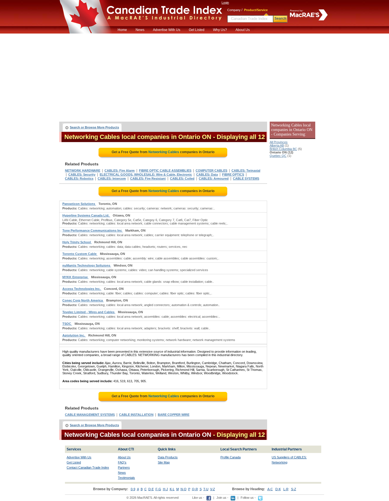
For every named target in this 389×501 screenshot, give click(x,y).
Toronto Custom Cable (79, 253)
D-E (151, 489)
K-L (172, 489)
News (140, 30)
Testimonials (126, 477)
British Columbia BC (283, 149)
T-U (205, 489)
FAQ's (122, 462)
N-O (184, 489)
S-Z (293, 489)
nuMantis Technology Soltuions (86, 265)
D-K (278, 489)
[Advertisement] (194, 76)
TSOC (67, 323)
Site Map (164, 462)
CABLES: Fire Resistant (148, 178)
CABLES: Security (81, 174)
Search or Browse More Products (94, 127)
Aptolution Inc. (74, 335)
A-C (270, 489)
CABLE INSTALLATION (136, 414)
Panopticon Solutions (79, 203)
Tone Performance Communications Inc (92, 230)
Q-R (195, 489)
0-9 (133, 489)
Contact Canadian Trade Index (88, 467)
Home (122, 30)
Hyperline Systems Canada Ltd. (86, 215)
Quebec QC (278, 155)
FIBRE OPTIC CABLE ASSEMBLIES (165, 170)
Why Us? (220, 30)
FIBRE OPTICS (233, 174)
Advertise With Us (166, 30)
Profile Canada (230, 457)
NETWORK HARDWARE (82, 170)
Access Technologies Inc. (81, 288)
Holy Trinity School (77, 242)
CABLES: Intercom (112, 178)
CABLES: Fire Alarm (120, 170)
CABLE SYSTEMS (246, 178)
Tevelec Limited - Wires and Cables (88, 312)
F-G (158, 489)
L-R (285, 489)
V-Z (212, 489)
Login (225, 2)
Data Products (168, 457)
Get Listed (196, 30)
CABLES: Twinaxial (246, 170)
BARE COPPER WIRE (173, 414)
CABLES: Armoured (214, 178)
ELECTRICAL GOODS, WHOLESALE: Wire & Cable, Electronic (146, 174)
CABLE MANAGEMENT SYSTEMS (90, 414)
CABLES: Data (207, 174)
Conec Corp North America (83, 300)
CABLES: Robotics (79, 178)
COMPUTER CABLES (211, 170)
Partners (124, 467)
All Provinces (279, 142)
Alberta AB (277, 145)
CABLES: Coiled (182, 178)
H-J (165, 489)
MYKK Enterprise (75, 277)
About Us (243, 30)
